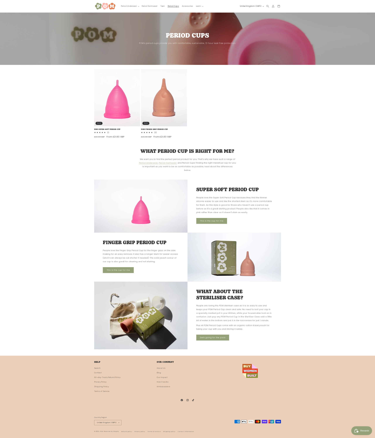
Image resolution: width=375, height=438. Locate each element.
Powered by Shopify (111, 431)
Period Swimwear (168, 162)
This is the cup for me (211, 221)
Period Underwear (148, 162)
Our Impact (162, 377)
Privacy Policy (100, 382)
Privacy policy (139, 431)
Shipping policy (169, 431)
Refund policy (126, 431)
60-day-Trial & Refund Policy (107, 377)
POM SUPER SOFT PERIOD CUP (107, 129)
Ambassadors (163, 386)
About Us (161, 368)
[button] (130, 6)
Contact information (186, 431)
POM (101, 431)
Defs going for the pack (212, 337)
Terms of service (154, 431)
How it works (162, 382)
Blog (159, 373)
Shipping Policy (101, 386)
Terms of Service (101, 391)
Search (97, 368)
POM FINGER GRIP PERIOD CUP (154, 129)
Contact (98, 373)
